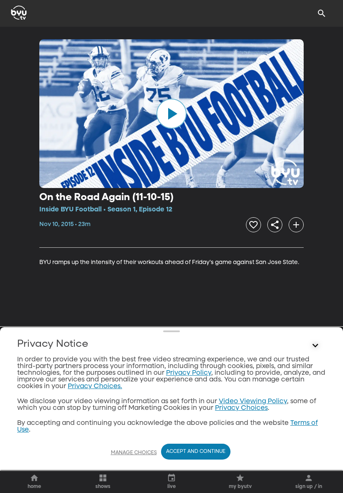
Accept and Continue (195, 451)
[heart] (253, 224)
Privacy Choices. (95, 386)
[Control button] (315, 345)
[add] (296, 224)
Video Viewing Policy (253, 401)
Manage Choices (134, 452)
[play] (171, 114)
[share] (274, 224)
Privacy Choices (241, 408)
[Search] (322, 13)
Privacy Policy (188, 373)
